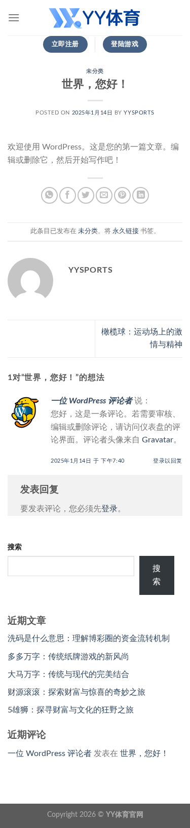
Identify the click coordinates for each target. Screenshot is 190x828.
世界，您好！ (144, 753)
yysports (139, 113)
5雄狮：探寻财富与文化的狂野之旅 (71, 710)
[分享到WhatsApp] (49, 195)
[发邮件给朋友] (104, 195)
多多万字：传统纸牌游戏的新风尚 (68, 657)
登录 (109, 509)
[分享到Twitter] (86, 195)
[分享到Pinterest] (122, 195)
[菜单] (14, 17)
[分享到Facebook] (67, 195)
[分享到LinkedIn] (140, 195)
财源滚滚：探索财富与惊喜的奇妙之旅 (76, 692)
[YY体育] (95, 17)
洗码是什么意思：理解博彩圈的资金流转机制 (89, 638)
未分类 (95, 71)
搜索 (15, 547)
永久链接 (125, 231)
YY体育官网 (124, 814)
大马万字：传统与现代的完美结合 (68, 674)
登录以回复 (167, 461)
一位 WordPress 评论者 (91, 401)
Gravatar (157, 440)
